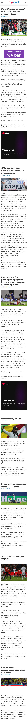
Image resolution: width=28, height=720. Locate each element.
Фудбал (3, 16)
